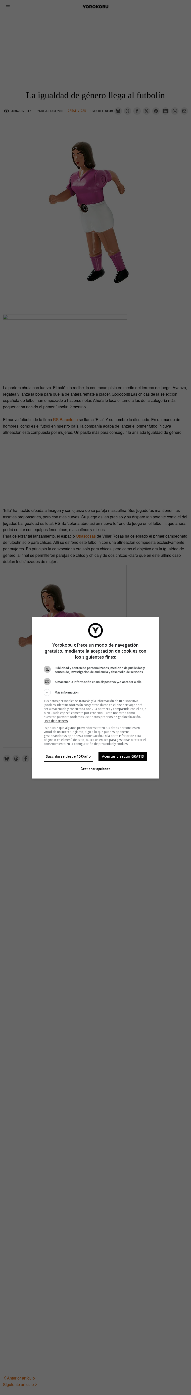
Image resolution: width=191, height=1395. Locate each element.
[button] (95, 692)
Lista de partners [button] (56, 721)
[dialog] (95, 698)
